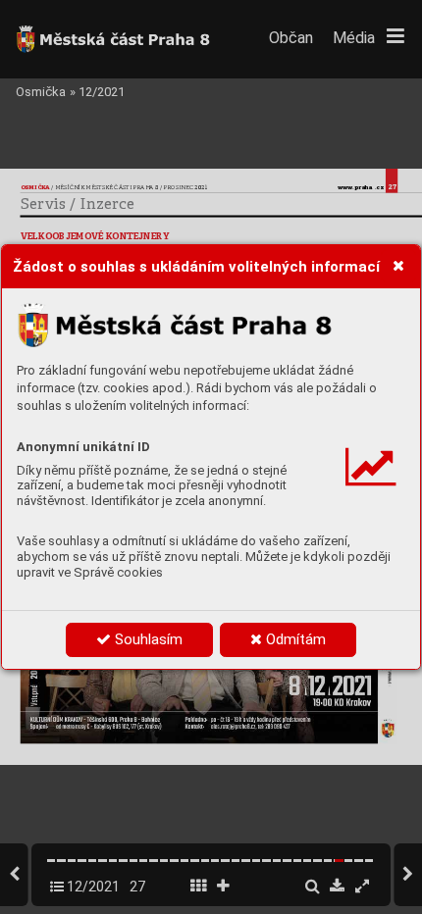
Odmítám (294, 639)
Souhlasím (147, 639)
